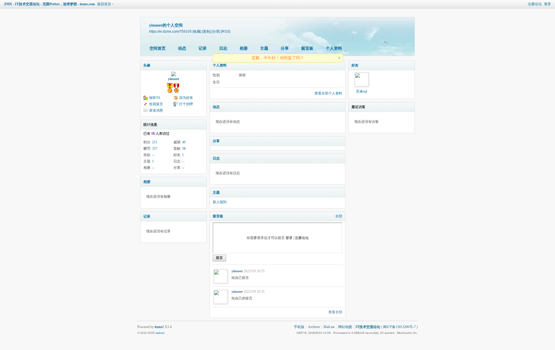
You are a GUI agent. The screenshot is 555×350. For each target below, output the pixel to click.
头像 (146, 65)
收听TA (154, 98)
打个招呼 (186, 104)
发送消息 (156, 110)
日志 (223, 48)
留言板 (307, 48)
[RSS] (225, 31)
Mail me (329, 327)
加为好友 (186, 98)
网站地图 (345, 327)
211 (154, 142)
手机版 (299, 327)
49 (184, 142)
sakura (160, 332)
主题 (264, 48)
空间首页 (157, 48)
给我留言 (156, 104)
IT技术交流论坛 (368, 327)
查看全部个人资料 (328, 93)
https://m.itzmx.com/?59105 (170, 31)
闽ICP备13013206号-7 (399, 327)
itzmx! (159, 327)
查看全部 (335, 312)
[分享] (216, 31)
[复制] (206, 31)
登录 (547, 4)
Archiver (314, 327)
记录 (203, 48)
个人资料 (334, 48)
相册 (244, 48)
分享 (285, 48)
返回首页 (104, 4)
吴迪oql (361, 91)
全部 (338, 216)
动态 (182, 48)
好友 (355, 65)
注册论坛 (535, 4)
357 (154, 149)
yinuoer (173, 79)
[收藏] (197, 31)
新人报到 (220, 202)
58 (184, 149)
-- (153, 155)
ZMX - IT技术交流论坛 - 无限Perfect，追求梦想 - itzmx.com (49, 4)
